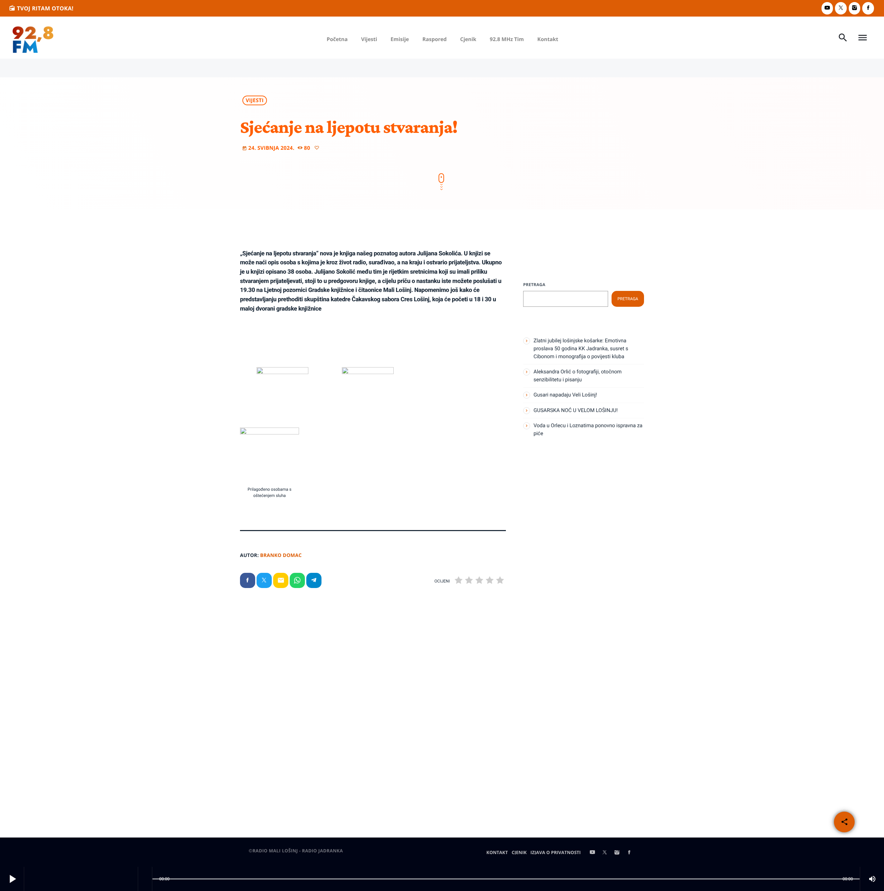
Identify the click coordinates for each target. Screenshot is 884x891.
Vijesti (255, 100)
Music (543, 514)
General (261, 716)
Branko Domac (280, 555)
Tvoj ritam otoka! (41, 8)
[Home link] (33, 38)
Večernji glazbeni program (573, 527)
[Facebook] (868, 8)
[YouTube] (827, 8)
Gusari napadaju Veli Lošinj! (289, 730)
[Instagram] (855, 8)
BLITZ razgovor (410, 716)
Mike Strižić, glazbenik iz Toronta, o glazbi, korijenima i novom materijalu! (439, 739)
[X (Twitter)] (841, 8)
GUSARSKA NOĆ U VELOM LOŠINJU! (576, 410)
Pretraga (534, 284)
